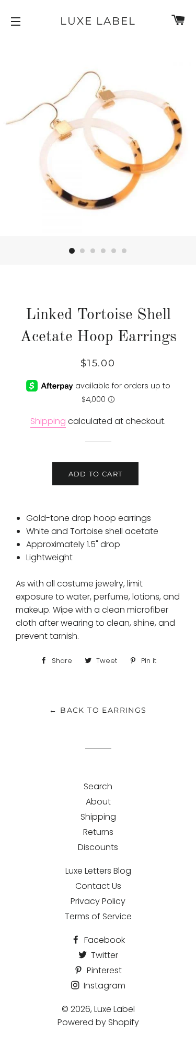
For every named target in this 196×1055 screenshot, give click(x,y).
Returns (98, 832)
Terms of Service (98, 916)
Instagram (103, 986)
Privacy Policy (98, 901)
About (98, 802)
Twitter (103, 955)
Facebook (103, 940)
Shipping (48, 421)
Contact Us (98, 886)
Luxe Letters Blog (98, 871)
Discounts (98, 847)
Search (98, 786)
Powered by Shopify (98, 1022)
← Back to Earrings (97, 710)
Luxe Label (98, 21)
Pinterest (103, 970)
